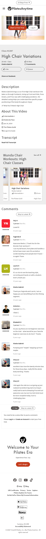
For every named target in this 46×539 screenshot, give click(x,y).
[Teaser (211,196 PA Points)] (6, 245)
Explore (35, 490)
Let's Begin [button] (23, 464)
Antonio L (16, 306)
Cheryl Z (16, 360)
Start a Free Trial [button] (17, 28)
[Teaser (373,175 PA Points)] (6, 331)
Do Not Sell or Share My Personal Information (22, 495)
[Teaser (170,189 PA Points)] (6, 315)
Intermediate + (9, 116)
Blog (27, 486)
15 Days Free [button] (23, 3)
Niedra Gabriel (7, 64)
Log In (11, 419)
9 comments (31, 64)
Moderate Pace (9, 120)
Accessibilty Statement (23, 526)
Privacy (22, 490)
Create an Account (22, 419)
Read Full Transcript (9, 142)
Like (7, 69)
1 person (16, 223)
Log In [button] (33, 28)
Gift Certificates (13, 490)
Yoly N (15, 220)
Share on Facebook (8, 76)
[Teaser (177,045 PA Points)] (6, 229)
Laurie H (16, 266)
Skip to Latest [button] (23, 214)
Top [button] (15, 408)
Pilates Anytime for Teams (23, 493)
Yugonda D (17, 237)
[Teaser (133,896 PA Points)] (6, 274)
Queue (30, 69)
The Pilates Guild (10, 127)
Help (20, 486)
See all (37, 155)
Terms (29, 490)
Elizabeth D (17, 322)
